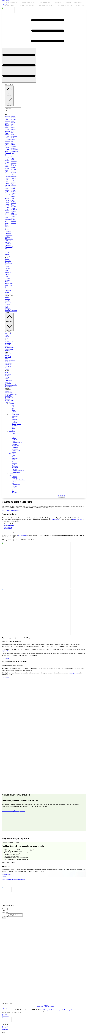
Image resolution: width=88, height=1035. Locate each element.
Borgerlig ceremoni (14, 421)
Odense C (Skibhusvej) (8, 243)
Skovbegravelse (16, 424)
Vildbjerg (13, 216)
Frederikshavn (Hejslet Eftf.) (8, 178)
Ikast (6, 217)
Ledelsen (14, 486)
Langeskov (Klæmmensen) (9, 234)
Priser (13, 441)
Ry (12, 141)
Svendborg (7, 252)
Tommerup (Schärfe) (7, 255)
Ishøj (6, 270)
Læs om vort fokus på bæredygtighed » (13, 811)
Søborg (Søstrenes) (8, 289)
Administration (16, 484)
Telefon (4, 912)
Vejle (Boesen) (13, 205)
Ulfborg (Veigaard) (13, 191)
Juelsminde (8, 219)
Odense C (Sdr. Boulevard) (9, 239)
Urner (13, 464)
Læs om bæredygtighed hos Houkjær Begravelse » (13, 879)
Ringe (6, 250)
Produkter (11, 453)
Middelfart (7, 237)
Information (12, 431)
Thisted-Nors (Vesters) (13, 183)
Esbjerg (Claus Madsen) (7, 159)
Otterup (7, 249)
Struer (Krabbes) (13, 171)
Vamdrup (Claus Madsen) (13, 195)
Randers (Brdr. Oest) (13, 131)
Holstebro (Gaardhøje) (8, 205)
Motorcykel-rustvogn (15, 468)
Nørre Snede (13, 125)
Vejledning (11, 403)
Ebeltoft (7, 149)
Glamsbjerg (8, 231)
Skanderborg (14, 151)
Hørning (7, 215)
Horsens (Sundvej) (7, 213)
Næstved (7, 274)
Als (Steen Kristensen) (8, 120)
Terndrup (13, 178)
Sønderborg (14, 176)
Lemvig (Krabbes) (13, 117)
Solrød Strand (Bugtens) (8, 286)
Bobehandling (16, 472)
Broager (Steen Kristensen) (8, 138)
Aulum (6, 123)
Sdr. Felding (13, 143)
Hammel (7, 198)
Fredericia (7, 174)
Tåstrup (7, 292)
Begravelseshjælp (17, 442)
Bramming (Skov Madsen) (7, 133)
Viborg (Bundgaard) (14, 209)
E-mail (3, 910)
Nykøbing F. (8, 302)
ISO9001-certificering (15, 477)
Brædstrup (7, 141)
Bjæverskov (8, 261)
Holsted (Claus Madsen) (7, 209)
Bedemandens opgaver (16, 451)
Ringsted (7, 278)
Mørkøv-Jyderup (9, 272)
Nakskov (7, 299)
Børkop (7, 147)
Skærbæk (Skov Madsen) (13, 164)
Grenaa (7, 183)
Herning (7, 202)
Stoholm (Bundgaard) (14, 168)
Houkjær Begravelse (12, 474)
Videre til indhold (6, 0)
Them (12, 180)
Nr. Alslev (7, 301)
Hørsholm (7, 268)
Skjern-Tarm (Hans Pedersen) (13, 159)
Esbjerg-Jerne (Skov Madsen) (7, 171)
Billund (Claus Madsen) (7, 126)
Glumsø (7, 264)
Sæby (12, 174)
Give (6, 181)
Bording (7, 129)
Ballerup (7, 259)
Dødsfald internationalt (15, 444)
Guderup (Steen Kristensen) (8, 191)
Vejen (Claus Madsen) (13, 202)
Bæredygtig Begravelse (15, 448)
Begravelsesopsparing (18, 470)
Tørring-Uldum (13, 187)
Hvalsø (7, 266)
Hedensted (7, 200)
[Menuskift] (19, 65)
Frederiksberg (8, 263)
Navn (3, 909)
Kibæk (6, 221)
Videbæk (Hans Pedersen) (13, 213)
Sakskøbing (8, 304)
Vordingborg (8, 294)
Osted (6, 276)
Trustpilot (4, 4)
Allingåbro (7, 116)
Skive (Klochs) (13, 154)
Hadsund (7, 194)
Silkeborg (13, 146)
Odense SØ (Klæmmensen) (9, 246)
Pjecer (13, 410)
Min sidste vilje (13, 406)
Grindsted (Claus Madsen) (7, 187)
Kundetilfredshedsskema (18, 480)
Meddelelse (5, 916)
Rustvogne (15, 466)
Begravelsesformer (14, 414)
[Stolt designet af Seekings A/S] (44, 1011)
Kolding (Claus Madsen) (7, 225)
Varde (12, 198)
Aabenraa (13, 223)
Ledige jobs (14, 482)
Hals (6, 196)
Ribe (12, 134)
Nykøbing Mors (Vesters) (13, 121)
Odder (12, 127)
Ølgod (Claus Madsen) (13, 220)
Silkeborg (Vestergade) (14, 149)
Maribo (7, 297)
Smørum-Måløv (9, 283)
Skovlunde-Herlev (8, 281)
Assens (7, 229)
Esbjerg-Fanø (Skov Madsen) (7, 164)
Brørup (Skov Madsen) (7, 144)
